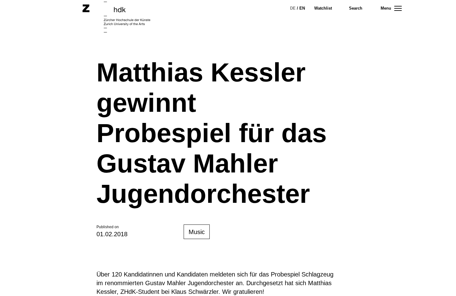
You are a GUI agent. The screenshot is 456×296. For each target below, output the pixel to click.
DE (293, 8)
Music (197, 232)
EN (302, 8)
